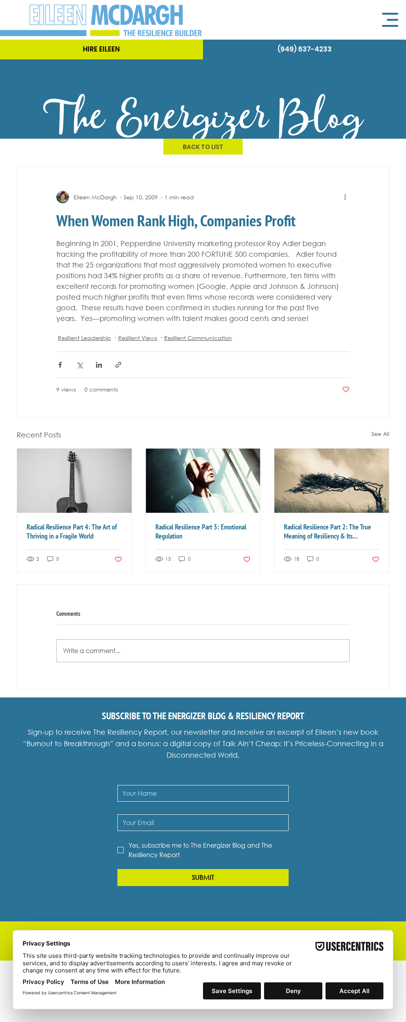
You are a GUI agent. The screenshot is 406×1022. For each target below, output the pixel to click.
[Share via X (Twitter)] (79, 365)
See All (380, 433)
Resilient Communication (198, 338)
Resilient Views (137, 338)
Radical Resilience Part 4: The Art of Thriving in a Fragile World (72, 531)
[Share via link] (118, 365)
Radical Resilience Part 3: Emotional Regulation (200, 531)
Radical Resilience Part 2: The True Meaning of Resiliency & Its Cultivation (327, 531)
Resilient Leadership (84, 338)
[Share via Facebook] (60, 365)
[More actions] (345, 197)
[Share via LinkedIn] (99, 365)
